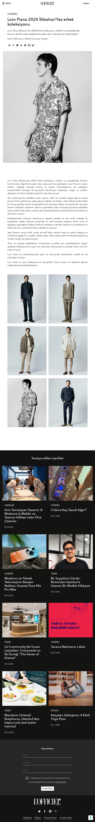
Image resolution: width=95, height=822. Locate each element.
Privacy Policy (61, 782)
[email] (9, 45)
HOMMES (12, 13)
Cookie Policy (65, 818)
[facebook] (13, 45)
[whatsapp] (29, 45)
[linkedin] (21, 45)
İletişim (38, 818)
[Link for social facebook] (45, 812)
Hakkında (27, 818)
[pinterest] (17, 45)
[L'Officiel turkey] (47, 3)
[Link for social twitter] (39, 812)
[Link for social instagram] (50, 812)
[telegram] (33, 45)
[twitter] (25, 45)
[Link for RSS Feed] (55, 811)
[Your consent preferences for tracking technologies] (90, 817)
